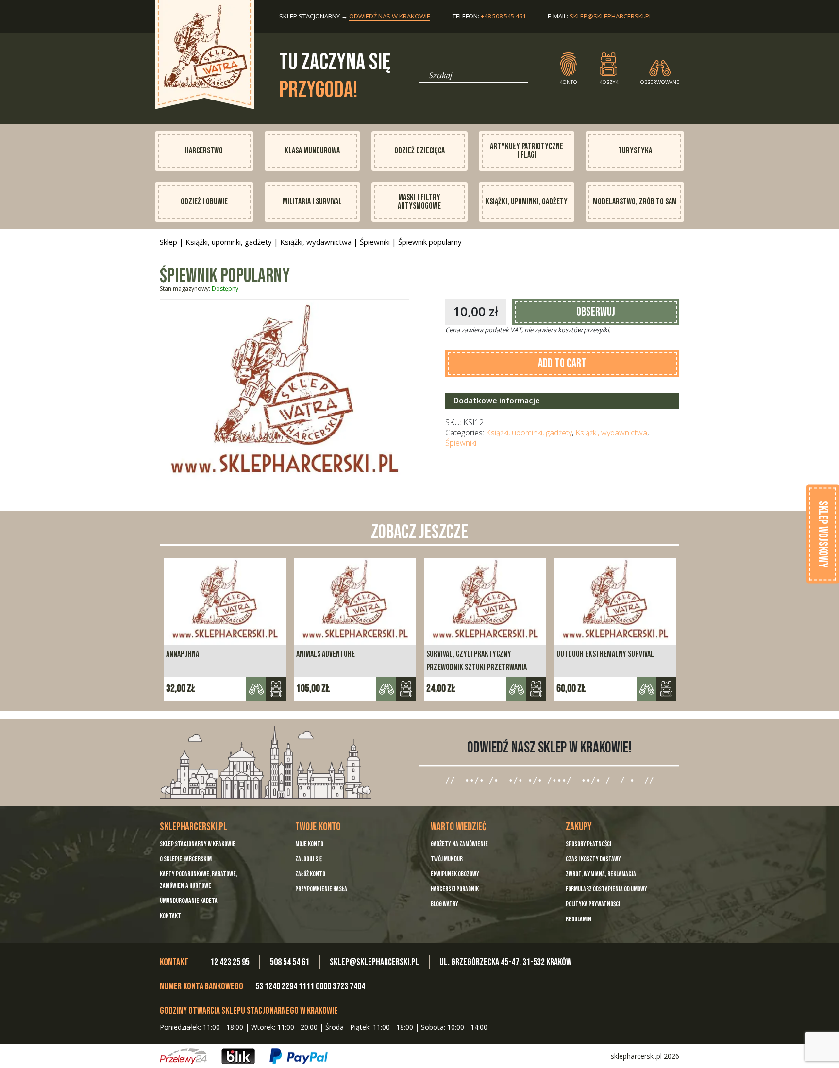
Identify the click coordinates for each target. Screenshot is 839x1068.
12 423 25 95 (230, 962)
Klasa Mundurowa (312, 151)
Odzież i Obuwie (204, 202)
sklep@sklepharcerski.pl (611, 16)
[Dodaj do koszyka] (276, 689)
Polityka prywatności (593, 904)
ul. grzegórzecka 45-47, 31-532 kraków (505, 962)
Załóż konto (310, 874)
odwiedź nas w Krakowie (389, 16)
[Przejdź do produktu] (536, 689)
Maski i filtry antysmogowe (419, 201)
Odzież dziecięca (419, 151)
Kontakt (170, 916)
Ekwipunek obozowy (455, 874)
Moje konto (309, 844)
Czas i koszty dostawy (593, 859)
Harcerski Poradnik (455, 889)
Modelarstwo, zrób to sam (635, 202)
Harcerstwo (204, 151)
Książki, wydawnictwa (316, 242)
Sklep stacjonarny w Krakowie (197, 844)
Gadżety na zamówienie (459, 844)
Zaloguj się (308, 859)
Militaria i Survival (312, 202)
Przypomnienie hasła (321, 889)
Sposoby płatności (588, 844)
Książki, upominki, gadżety (527, 202)
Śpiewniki (375, 242)
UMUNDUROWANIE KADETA (189, 901)
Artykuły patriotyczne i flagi (526, 150)
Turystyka (635, 151)
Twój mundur (447, 859)
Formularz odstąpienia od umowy (606, 889)
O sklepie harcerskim (186, 859)
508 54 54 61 (289, 962)
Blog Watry (444, 904)
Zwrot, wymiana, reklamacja (601, 874)
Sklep (168, 242)
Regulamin (578, 919)
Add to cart (562, 363)
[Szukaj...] (422, 78)
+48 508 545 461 (503, 16)
